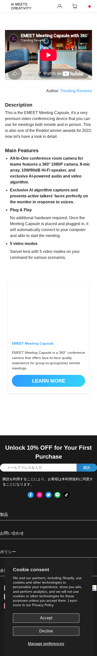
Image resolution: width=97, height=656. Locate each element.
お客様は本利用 (60, 479)
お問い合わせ (12, 533)
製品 (4, 514)
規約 (75, 479)
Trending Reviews (76, 91)
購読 (86, 468)
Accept (46, 618)
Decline (46, 631)
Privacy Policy (43, 605)
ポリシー (8, 552)
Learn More (48, 381)
